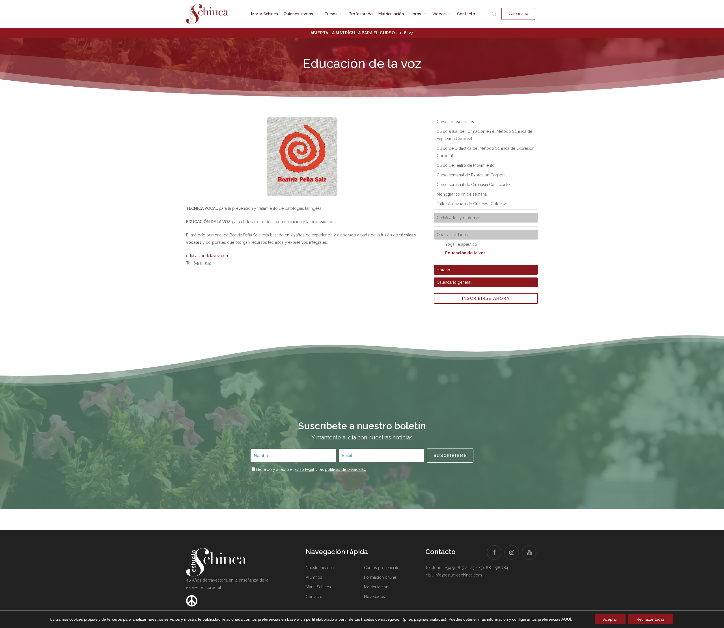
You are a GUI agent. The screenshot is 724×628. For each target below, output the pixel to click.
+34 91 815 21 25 (459, 567)
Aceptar (610, 619)
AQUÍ (566, 619)
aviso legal (304, 469)
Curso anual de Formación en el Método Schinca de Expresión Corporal (484, 135)
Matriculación (376, 587)
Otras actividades (452, 234)
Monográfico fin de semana (462, 194)
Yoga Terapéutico (461, 244)
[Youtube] (529, 552)
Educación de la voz (465, 253)
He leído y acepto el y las (311, 469)
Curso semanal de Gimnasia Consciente (473, 184)
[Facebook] (494, 552)
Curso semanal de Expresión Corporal (472, 175)
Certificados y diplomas (458, 217)
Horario (443, 270)
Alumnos (314, 577)
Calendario (518, 13)
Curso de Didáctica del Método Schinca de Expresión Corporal (486, 152)
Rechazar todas (650, 619)
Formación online (380, 577)
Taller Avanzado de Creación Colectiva (472, 204)
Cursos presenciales (455, 121)
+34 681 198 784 (493, 567)
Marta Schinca (318, 587)
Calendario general (454, 282)
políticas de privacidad (345, 469)
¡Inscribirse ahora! (486, 298)
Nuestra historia (320, 567)
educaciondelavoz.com (207, 255)
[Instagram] (511, 552)
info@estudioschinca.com (458, 575)
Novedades (374, 596)
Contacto (314, 596)
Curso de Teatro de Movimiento (466, 165)
